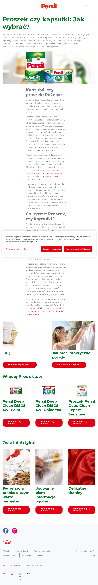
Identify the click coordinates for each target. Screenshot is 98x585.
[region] (49, 244)
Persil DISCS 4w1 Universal (47, 173)
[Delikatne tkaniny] (81, 482)
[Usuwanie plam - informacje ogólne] (49, 482)
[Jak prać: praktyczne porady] (73, 345)
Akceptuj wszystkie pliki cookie (78, 249)
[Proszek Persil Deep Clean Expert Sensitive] (81, 406)
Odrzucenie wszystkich (51, 249)
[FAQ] (24, 345)
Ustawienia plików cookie (16, 249)
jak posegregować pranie (51, 308)
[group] (49, 409)
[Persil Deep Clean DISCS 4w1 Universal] (49, 406)
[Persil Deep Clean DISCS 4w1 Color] (16, 406)
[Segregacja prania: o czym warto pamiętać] (16, 482)
